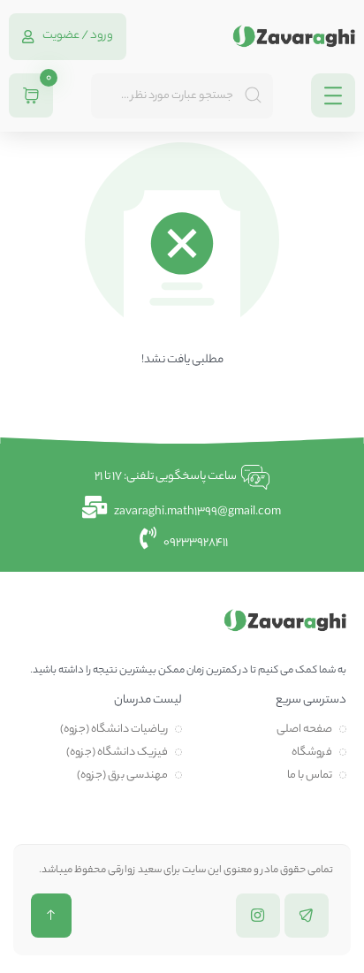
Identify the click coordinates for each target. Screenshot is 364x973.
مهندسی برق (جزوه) (122, 775)
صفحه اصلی (304, 729)
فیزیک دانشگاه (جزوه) (117, 752)
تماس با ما (309, 775)
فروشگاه (312, 752)
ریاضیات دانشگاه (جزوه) (114, 729)
